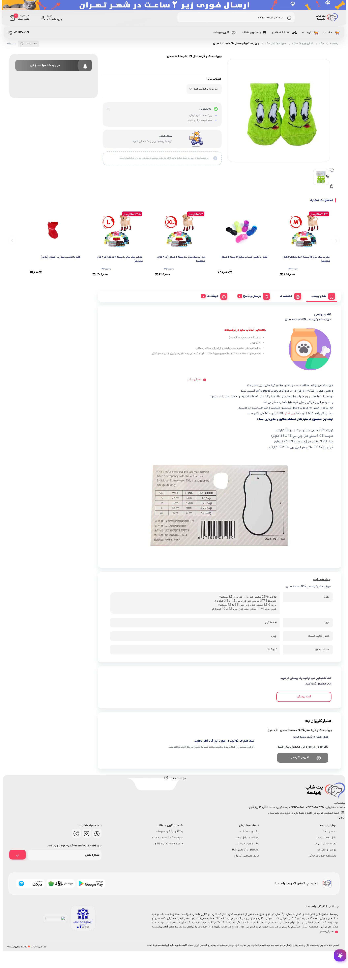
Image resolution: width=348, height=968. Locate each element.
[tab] (321, 295)
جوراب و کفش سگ (275, 43)
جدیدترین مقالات (251, 32)
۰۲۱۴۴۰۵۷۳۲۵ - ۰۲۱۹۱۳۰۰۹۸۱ (306, 807)
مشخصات (286, 296)
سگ (330, 32)
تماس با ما (329, 832)
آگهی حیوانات (221, 32)
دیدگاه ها (212, 296)
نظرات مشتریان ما (325, 844)
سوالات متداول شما (247, 838)
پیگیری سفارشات (249, 832)
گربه (309, 32)
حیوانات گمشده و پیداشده (167, 838)
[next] (12, 240)
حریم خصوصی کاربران (246, 856)
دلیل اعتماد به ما (326, 838)
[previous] (335, 240)
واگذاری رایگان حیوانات (169, 832)
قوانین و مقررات (326, 850)
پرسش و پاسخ (252, 296)
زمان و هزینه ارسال (248, 844)
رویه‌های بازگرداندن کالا (245, 850)
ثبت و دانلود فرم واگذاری (168, 844)
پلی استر (290, 413)
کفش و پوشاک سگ (302, 43)
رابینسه (334, 43)
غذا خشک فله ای (280, 32)
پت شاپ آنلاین (169, 926)
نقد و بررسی (318, 296)
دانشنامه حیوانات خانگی (322, 856)
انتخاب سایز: (213, 79)
